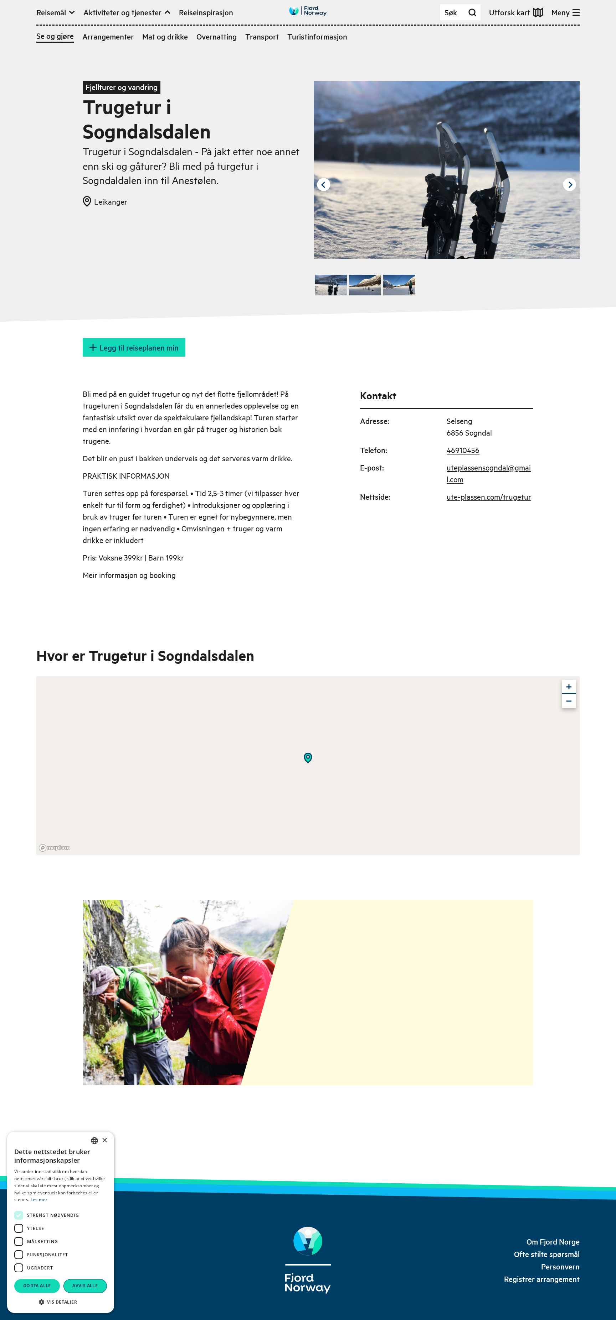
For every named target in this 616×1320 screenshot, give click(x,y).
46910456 (463, 450)
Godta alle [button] (37, 1286)
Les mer (39, 1200)
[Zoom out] (569, 701)
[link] (553, 1241)
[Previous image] (324, 185)
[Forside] (308, 1260)
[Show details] (308, 758)
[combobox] (94, 1140)
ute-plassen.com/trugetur (489, 496)
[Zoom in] (569, 687)
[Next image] (570, 185)
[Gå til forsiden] (308, 11)
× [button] (104, 1140)
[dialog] (60, 1222)
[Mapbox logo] (54, 848)
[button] (60, 1302)
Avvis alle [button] (85, 1286)
